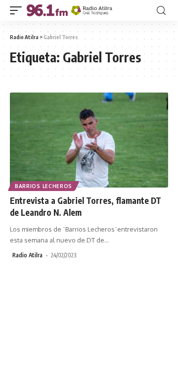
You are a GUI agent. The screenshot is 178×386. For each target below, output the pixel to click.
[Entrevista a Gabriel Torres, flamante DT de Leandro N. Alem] (89, 140)
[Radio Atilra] (69, 10)
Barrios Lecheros (43, 186)
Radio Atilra (27, 255)
